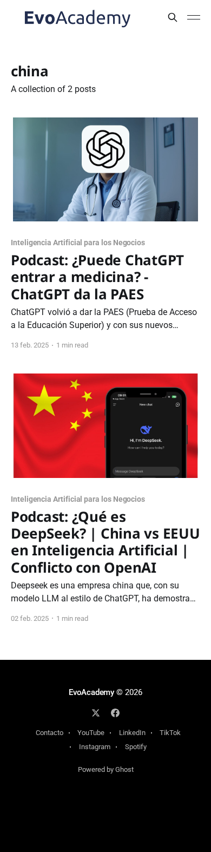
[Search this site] (172, 17)
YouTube (90, 733)
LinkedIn (132, 733)
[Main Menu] (194, 17)
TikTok (170, 733)
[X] (95, 713)
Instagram (94, 747)
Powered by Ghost (106, 769)
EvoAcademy (91, 692)
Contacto (49, 733)
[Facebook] (115, 713)
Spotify (136, 747)
